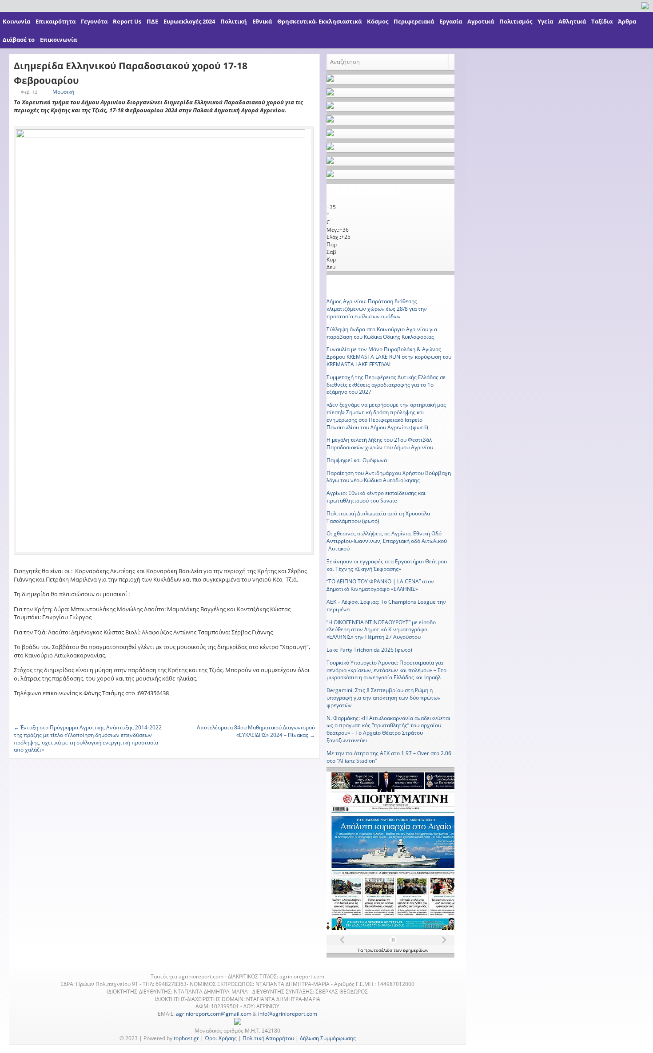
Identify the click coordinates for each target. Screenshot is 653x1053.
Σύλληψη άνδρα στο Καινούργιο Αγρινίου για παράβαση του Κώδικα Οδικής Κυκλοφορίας (381, 332)
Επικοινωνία (58, 40)
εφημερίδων (415, 950)
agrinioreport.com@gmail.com (213, 1013)
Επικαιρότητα (56, 21)
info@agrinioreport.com (287, 1013)
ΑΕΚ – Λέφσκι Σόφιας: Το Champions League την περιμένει (386, 605)
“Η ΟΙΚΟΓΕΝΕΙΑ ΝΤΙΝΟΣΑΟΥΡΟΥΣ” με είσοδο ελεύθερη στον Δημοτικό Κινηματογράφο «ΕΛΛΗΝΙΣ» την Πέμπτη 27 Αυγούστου (381, 629)
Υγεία (545, 21)
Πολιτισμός (515, 21)
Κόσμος (377, 21)
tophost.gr (186, 1038)
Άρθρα (627, 21)
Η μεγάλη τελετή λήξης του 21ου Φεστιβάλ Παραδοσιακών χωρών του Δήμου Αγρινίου (379, 443)
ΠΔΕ (152, 21)
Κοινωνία (16, 21)
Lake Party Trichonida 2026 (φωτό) (369, 649)
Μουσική (63, 91)
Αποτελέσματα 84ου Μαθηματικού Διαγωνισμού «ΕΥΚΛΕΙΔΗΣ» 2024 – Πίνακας (256, 731)
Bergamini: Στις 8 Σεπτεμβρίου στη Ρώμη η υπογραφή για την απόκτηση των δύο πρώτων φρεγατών (383, 697)
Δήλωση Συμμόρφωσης (328, 1038)
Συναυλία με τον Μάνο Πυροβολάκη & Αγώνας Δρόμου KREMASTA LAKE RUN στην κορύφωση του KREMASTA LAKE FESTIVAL (388, 356)
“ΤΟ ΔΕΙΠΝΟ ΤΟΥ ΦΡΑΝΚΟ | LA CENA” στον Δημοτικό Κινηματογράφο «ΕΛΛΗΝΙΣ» (380, 585)
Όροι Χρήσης (221, 1038)
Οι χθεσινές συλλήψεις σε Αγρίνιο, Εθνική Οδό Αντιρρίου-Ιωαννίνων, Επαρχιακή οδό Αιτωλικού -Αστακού (386, 541)
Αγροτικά (480, 21)
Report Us (127, 21)
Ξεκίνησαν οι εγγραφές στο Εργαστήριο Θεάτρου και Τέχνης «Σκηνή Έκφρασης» (386, 565)
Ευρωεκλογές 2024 (189, 21)
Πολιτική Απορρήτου (268, 1038)
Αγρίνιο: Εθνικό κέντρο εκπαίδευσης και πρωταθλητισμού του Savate (376, 496)
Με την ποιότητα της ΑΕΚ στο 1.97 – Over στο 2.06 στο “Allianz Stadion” (388, 756)
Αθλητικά (572, 21)
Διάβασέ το (19, 40)
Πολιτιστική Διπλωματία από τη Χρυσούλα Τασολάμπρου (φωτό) (378, 517)
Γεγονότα (94, 21)
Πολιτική (233, 21)
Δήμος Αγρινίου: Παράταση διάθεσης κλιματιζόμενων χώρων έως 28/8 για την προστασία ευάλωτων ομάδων (376, 308)
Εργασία (450, 21)
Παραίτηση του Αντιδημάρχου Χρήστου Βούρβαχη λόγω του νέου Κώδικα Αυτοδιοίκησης (388, 476)
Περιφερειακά (414, 21)
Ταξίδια (602, 21)
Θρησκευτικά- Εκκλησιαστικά (319, 21)
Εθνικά (262, 21)
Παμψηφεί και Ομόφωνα (356, 460)
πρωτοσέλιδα (379, 950)
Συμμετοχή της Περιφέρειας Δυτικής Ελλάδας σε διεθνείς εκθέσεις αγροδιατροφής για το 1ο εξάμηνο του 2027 (386, 384)
